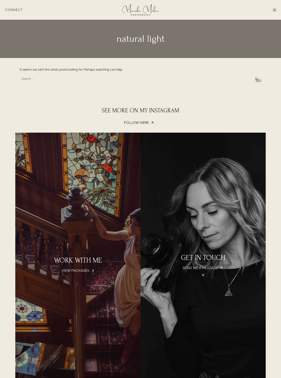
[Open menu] (274, 10)
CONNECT (14, 10)
